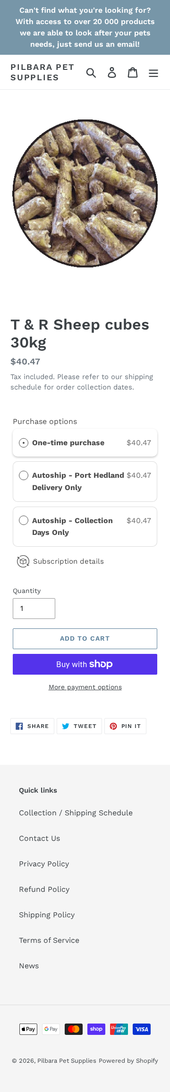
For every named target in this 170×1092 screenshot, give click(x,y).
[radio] (23, 443)
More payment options (85, 687)
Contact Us (39, 838)
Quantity (27, 590)
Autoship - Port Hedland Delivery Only (78, 481)
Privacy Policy (44, 863)
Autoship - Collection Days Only (72, 526)
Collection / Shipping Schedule (76, 812)
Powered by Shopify (128, 1060)
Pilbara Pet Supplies (42, 72)
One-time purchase (68, 442)
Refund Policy (44, 889)
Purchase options (45, 421)
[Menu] (153, 72)
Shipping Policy (47, 914)
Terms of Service (49, 940)
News (29, 965)
